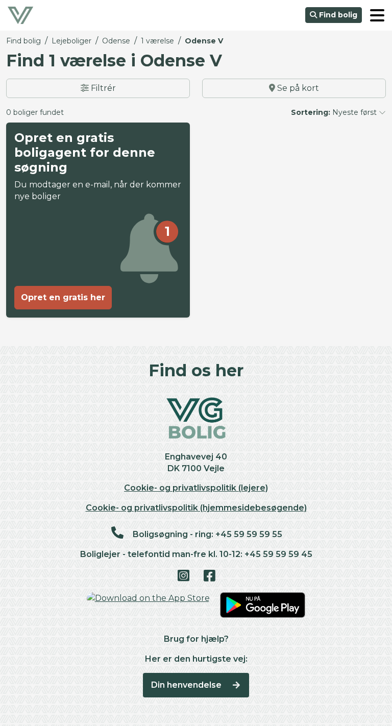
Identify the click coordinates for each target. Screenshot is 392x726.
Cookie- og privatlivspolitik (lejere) (196, 488)
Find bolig (337, 14)
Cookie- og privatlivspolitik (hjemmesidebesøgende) (196, 508)
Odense (116, 40)
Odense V (204, 40)
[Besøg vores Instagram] (183, 576)
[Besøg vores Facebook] (209, 576)
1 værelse (157, 40)
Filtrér (102, 88)
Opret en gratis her (63, 297)
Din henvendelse (187, 685)
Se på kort (297, 88)
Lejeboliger (71, 40)
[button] (377, 15)
